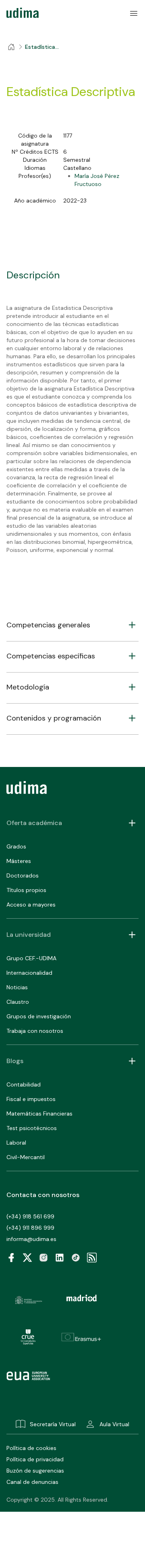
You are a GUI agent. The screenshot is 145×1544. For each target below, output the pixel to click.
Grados (16, 846)
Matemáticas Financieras (39, 1113)
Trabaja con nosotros (34, 1030)
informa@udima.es (31, 1239)
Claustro (17, 1001)
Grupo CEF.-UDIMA (31, 958)
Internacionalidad (29, 972)
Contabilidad (23, 1084)
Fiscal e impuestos (31, 1099)
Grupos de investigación (38, 1016)
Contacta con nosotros (42, 1195)
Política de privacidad (35, 1459)
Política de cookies (31, 1448)
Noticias (17, 987)
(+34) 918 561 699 (30, 1216)
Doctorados (22, 875)
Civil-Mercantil (25, 1157)
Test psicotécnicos (31, 1128)
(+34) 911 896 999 (30, 1227)
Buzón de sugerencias (35, 1470)
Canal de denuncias (32, 1481)
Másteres (18, 861)
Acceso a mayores (31, 904)
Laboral (16, 1142)
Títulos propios (26, 890)
